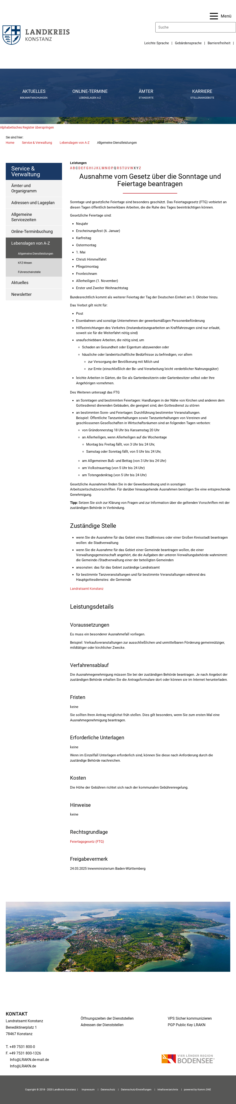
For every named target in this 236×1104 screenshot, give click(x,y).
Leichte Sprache (156, 43)
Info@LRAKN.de (23, 1066)
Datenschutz (108, 1089)
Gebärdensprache (188, 43)
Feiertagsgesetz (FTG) (87, 842)
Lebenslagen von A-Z (74, 142)
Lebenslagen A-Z (90, 97)
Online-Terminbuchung (32, 231)
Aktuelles (33, 91)
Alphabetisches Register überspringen (27, 127)
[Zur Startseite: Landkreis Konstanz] (35, 34)
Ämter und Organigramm (24, 188)
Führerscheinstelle (29, 272)
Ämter (146, 91)
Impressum (88, 1089)
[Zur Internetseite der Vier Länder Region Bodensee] (188, 1059)
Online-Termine (90, 91)
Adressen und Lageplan (33, 202)
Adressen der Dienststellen (102, 1025)
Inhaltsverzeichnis (167, 1089)
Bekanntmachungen (33, 97)
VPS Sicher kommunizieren (190, 1018)
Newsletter (21, 294)
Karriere (202, 91)
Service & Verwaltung (37, 142)
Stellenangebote (202, 97)
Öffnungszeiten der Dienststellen (107, 1018)
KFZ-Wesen (25, 262)
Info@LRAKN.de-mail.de (29, 1059)
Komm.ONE (204, 1089)
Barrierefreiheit (219, 43)
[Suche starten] (234, 27)
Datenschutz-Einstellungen (136, 1089)
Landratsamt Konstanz (86, 588)
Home (10, 142)
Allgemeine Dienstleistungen (35, 253)
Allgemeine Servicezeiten (23, 217)
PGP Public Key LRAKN (186, 1025)
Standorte (146, 97)
